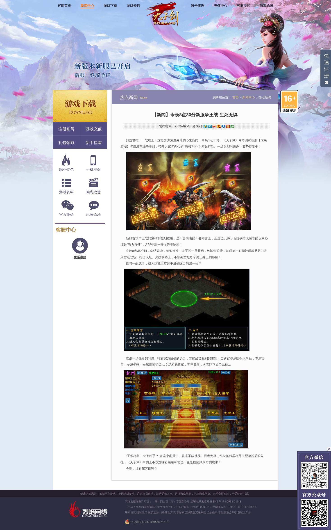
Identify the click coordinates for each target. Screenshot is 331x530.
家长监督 (153, 512)
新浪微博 (214, 126)
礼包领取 (66, 142)
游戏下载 (110, 5)
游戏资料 (133, 5)
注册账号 (66, 129)
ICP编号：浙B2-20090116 (195, 507)
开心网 (228, 126)
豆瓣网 (232, 126)
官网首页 (64, 5)
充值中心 (220, 5)
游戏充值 (94, 129)
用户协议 (130, 512)
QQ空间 (205, 126)
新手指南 (94, 142)
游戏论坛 (266, 5)
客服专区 (243, 5)
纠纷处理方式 (167, 512)
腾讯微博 (210, 126)
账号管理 (197, 5)
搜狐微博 (219, 126)
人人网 (223, 126)
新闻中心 (87, 5)
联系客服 (80, 257)
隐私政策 (141, 512)
